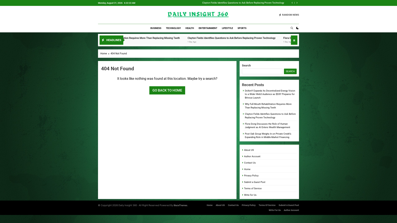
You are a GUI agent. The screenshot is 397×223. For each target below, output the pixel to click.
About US (249, 150)
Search (246, 65)
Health (189, 28)
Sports (242, 28)
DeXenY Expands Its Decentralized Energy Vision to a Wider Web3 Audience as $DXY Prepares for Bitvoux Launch (270, 94)
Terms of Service (253, 188)
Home (247, 169)
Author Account (252, 156)
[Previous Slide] (292, 3)
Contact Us (250, 162)
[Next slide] (297, 3)
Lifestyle (227, 28)
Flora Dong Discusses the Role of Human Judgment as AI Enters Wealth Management (247, 3)
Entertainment (208, 28)
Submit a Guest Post (254, 182)
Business (155, 28)
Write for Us (250, 195)
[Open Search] (292, 28)
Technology (173, 28)
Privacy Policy (251, 175)
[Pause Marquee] (294, 40)
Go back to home (167, 90)
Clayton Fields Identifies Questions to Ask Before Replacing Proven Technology (201, 38)
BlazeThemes (180, 205)
